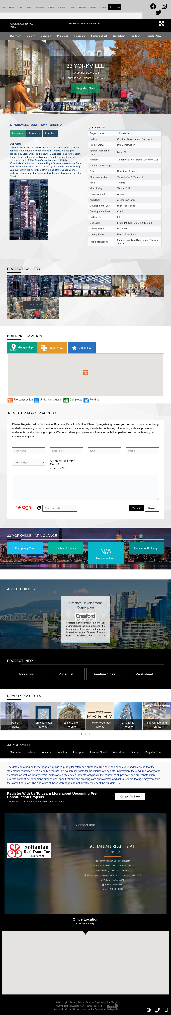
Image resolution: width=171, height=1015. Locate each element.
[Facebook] (153, 7)
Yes (64, 468)
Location (46, 36)
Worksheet (119, 36)
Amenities (85, 347)
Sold (20, 7)
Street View (56, 347)
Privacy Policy (77, 1002)
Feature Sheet (99, 36)
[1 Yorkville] (128, 716)
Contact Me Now (130, 796)
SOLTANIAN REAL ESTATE (113, 865)
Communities (40, 7)
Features (34, 133)
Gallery (31, 36)
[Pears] (15, 716)
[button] (85, 372)
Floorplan (79, 36)
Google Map (25, 347)
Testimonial (82, 7)
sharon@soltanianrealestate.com (114, 861)
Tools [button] (118, 7)
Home (3, 7)
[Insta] (164, 7)
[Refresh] (38, 508)
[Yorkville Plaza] (43, 716)
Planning (103, 7)
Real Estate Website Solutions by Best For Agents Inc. (79, 1009)
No (54, 468)
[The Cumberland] (157, 716)
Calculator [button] (62, 7)
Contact (93, 7)
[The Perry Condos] (100, 716)
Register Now (153, 36)
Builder (135, 36)
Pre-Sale (51, 7)
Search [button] (28, 7)
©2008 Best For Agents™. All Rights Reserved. (79, 1006)
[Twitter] (158, 14)
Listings (12, 7)
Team (72, 7)
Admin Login (62, 1002)
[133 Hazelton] (71, 716)
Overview (15, 36)
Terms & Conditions (95, 1002)
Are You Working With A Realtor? (62, 462)
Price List (62, 36)
